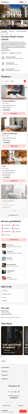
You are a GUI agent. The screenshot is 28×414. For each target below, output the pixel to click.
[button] (14, 92)
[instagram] (12, 392)
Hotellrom (11, 31)
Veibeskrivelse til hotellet (6, 314)
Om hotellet (4, 31)
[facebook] (9, 392)
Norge (6, 34)
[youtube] (19, 392)
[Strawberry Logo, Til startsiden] (5, 2)
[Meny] (26, 2)
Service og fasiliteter (22, 31)
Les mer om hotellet (5, 50)
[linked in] (15, 392)
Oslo (10, 34)
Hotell (2, 34)
